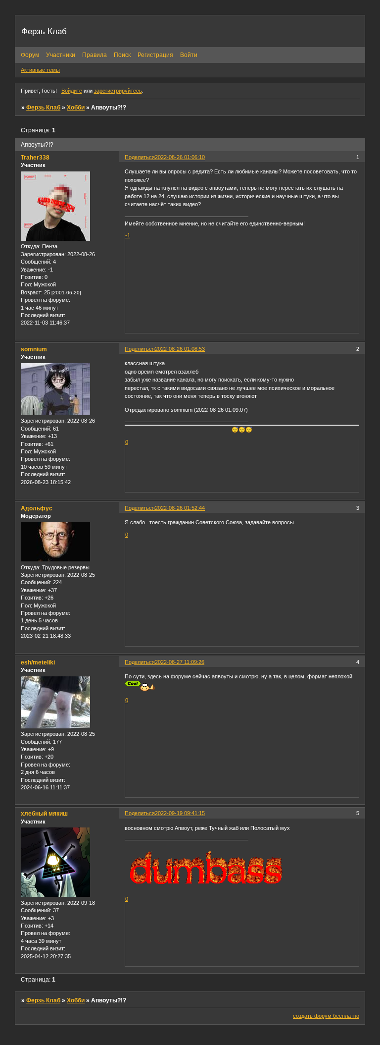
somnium (34, 349)
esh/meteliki (38, 662)
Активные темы (40, 70)
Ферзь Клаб (43, 107)
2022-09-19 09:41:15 (180, 813)
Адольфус (36, 508)
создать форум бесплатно (326, 1016)
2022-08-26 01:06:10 (180, 157)
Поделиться (140, 157)
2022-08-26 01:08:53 (180, 349)
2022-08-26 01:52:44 (180, 508)
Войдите (71, 91)
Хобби (76, 107)
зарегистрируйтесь (118, 91)
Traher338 (35, 157)
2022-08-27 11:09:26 (179, 662)
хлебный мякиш (44, 813)
